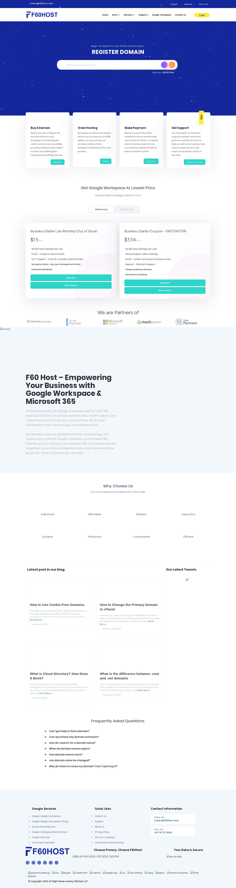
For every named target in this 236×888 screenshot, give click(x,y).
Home (105, 14)
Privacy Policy (102, 832)
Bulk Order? (71, 285)
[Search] (172, 65)
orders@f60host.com (41, 3)
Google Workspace (161, 14)
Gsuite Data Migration (43, 826)
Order (106, 161)
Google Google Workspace (46, 816)
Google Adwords (41, 837)
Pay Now (151, 161)
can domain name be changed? (69, 760)
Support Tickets (195, 162)
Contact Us (180, 14)
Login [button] (202, 15)
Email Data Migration (43, 842)
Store (115, 14)
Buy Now (71, 277)
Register (57, 162)
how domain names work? (66, 754)
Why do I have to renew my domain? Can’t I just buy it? (83, 766)
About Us (99, 826)
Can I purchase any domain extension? (74, 737)
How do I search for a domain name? (72, 743)
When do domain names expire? (69, 748)
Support (143, 14)
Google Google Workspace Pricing (50, 821)
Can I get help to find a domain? (69, 731)
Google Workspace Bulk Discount (49, 832)
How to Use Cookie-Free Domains (57, 605)
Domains (128, 14)
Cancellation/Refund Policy (109, 842)
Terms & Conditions (105, 837)
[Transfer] (164, 65)
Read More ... (36, 619)
